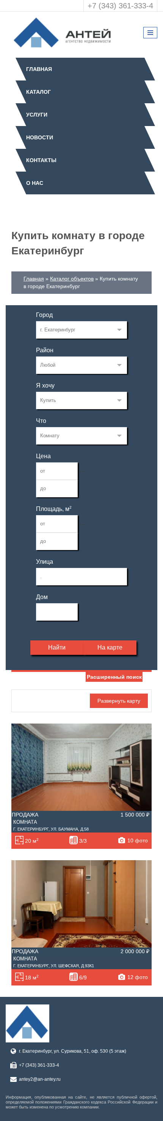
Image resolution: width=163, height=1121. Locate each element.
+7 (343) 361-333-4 (120, 6)
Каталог (38, 92)
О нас (34, 183)
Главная (39, 69)
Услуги (36, 115)
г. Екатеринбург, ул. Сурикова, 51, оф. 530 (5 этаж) (72, 1051)
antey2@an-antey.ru (40, 1079)
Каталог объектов (72, 279)
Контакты (41, 160)
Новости (39, 137)
